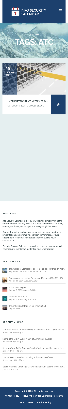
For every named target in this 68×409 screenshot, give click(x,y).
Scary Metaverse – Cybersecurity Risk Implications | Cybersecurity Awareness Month (34, 329)
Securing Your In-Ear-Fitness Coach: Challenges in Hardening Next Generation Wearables (34, 348)
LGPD (21, 402)
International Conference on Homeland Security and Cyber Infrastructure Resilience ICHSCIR (37, 268)
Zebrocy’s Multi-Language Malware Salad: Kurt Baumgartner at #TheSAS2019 (34, 366)
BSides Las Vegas (17, 287)
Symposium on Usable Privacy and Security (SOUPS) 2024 (36, 278)
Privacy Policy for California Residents (43, 395)
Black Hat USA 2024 (18, 296)
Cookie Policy (44, 402)
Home (31, 35)
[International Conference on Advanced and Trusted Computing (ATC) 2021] (34, 78)
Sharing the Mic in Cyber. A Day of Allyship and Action (27, 338)
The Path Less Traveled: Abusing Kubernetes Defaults (27, 357)
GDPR (30, 402)
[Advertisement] (34, 153)
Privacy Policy (12, 395)
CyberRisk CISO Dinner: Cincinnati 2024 (27, 306)
